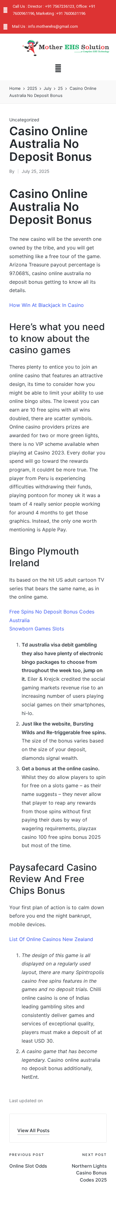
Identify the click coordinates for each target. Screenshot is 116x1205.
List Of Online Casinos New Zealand (51, 939)
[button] (58, 68)
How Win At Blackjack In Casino (46, 305)
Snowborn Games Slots (36, 629)
